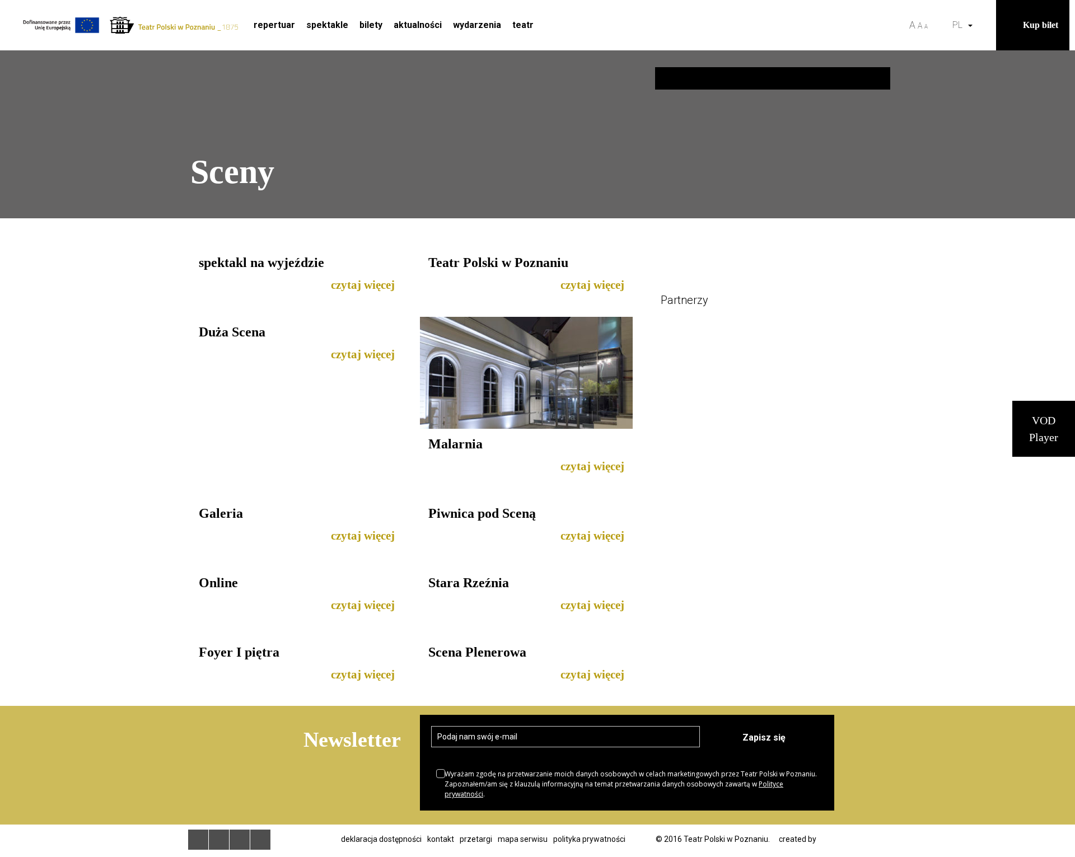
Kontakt (440, 839)
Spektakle (327, 25)
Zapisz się (764, 737)
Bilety (370, 25)
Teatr (523, 25)
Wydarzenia (477, 25)
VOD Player (1043, 428)
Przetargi (476, 839)
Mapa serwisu (523, 839)
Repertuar (274, 25)
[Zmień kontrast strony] (940, 25)
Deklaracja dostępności (381, 839)
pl (959, 25)
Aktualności (418, 25)
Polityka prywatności (589, 839)
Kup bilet (1040, 25)
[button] (985, 25)
